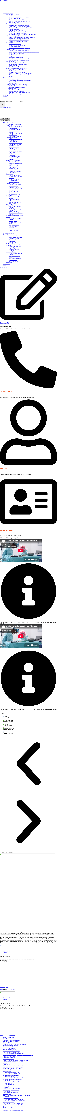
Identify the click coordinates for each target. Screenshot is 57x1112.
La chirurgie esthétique (14, 18)
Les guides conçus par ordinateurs (17, 87)
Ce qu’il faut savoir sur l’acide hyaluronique (19, 48)
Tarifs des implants (13, 65)
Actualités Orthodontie (8, 1043)
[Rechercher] (1, 99)
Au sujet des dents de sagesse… (16, 57)
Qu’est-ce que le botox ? (15, 44)
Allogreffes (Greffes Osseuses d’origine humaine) (20, 73)
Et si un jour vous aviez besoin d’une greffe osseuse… (22, 75)
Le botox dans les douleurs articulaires (18, 45)
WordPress (12, 989)
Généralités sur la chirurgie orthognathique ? (19, 25)
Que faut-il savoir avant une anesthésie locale (19, 21)
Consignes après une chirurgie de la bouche (19, 58)
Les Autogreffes (13, 70)
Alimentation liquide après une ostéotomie (19, 38)
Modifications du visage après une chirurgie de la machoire (23, 34)
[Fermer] (2, 104)
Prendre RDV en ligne (5, 107)
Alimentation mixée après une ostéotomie (18, 40)
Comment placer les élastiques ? (16, 30)
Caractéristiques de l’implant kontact (17, 66)
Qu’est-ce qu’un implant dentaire (17, 62)
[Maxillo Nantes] (7, 10)
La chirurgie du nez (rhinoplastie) (17, 53)
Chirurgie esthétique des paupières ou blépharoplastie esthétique (24, 52)
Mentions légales (4, 987)
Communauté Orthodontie (9, 1057)
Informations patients (8, 1069)
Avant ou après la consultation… (14, 14)
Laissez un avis (6, 1080)
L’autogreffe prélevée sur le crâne (17, 72)
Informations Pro (7, 1071)
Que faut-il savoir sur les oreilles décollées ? (19, 50)
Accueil (5, 1038)
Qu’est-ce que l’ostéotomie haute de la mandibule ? (21, 27)
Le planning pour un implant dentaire (18, 64)
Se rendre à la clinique (8, 76)
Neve (1, 989)
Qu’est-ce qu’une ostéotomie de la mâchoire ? (20, 26)
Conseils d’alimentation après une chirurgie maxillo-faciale (23, 37)
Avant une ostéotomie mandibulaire (17, 81)
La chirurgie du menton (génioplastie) (18, 33)
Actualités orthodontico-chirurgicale (11, 1040)
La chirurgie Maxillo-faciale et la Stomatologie (20, 17)
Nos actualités (6, 95)
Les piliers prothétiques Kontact (16, 91)
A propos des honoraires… (15, 22)
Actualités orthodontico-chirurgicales (14, 93)
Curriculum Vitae (7, 951)
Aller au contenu (4, 0)
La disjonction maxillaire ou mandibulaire (19, 31)
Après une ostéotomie (14, 29)
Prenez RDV (5, 323)
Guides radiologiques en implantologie (18, 85)
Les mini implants (13, 83)
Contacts (5, 96)
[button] (28, 764)
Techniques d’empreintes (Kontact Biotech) (19, 92)
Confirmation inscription (8, 1059)
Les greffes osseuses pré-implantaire (17, 69)
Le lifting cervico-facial (14, 54)
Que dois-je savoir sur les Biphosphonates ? (19, 60)
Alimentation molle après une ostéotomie (18, 41)
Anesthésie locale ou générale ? (16, 19)
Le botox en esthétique (14, 46)
